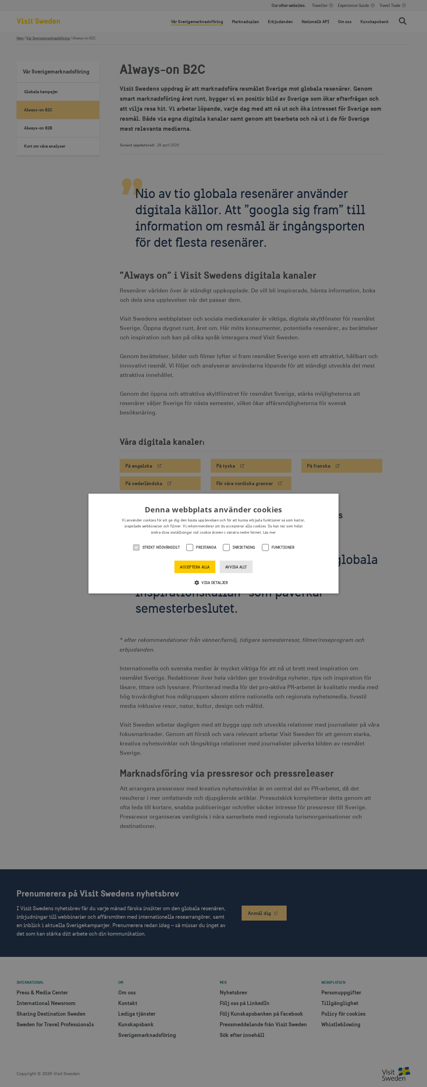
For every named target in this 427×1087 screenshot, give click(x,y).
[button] (213, 582)
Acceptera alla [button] (195, 567)
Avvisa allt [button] (236, 567)
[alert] (213, 543)
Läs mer (269, 532)
